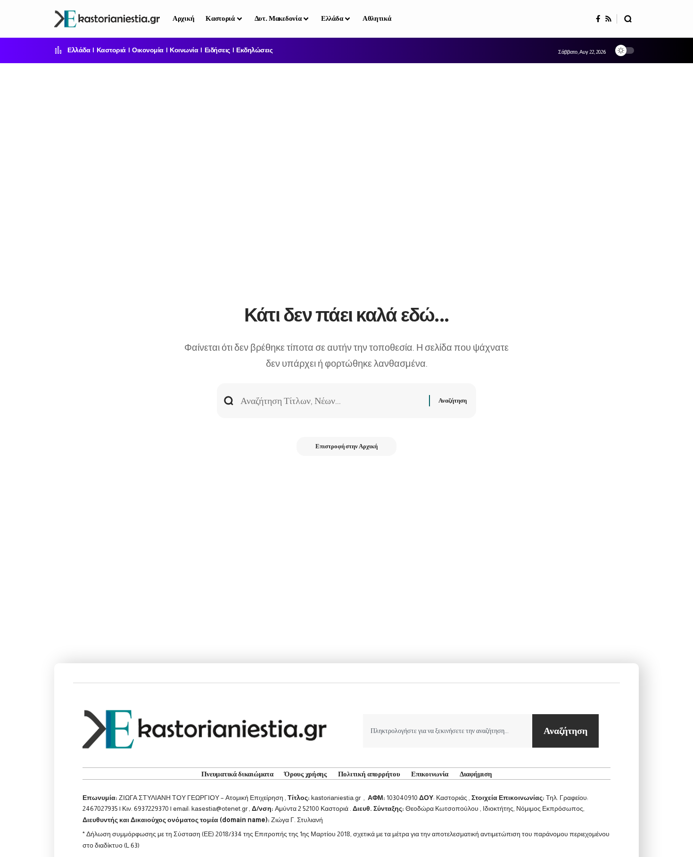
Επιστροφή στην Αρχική (346, 446)
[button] (628, 18)
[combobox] (447, 731)
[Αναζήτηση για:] (331, 400)
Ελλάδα (78, 50)
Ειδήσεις (217, 50)
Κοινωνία (184, 50)
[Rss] (608, 19)
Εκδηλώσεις (254, 50)
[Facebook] (598, 19)
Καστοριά (111, 50)
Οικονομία (148, 50)
